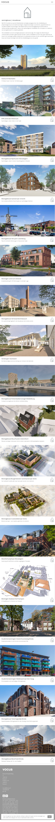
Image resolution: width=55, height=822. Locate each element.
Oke (49, 816)
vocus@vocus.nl (7, 788)
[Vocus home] (7, 769)
